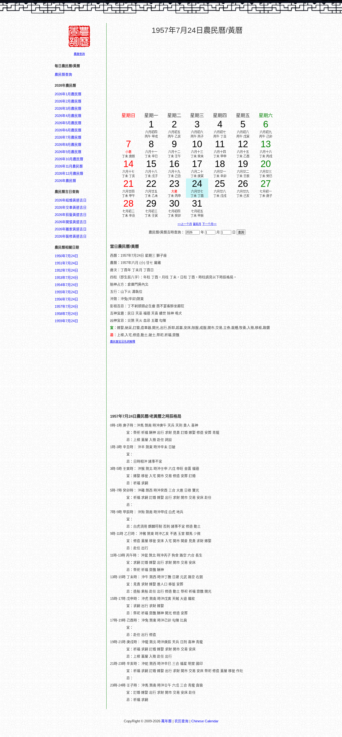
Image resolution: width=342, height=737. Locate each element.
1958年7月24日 (66, 314)
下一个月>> (209, 224)
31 (197, 203)
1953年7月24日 (66, 278)
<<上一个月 (185, 224)
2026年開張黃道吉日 (71, 222)
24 (197, 183)
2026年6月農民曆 (68, 130)
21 (128, 183)
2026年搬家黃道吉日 (71, 229)
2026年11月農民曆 (69, 166)
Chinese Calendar (204, 721)
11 (220, 144)
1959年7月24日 (66, 321)
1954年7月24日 (66, 285)
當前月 (197, 224)
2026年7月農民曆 (68, 137)
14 (128, 164)
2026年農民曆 (65, 181)
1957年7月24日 (66, 306)
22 (151, 183)
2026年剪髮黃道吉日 (71, 215)
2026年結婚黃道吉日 (71, 200)
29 (151, 203)
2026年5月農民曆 (68, 123)
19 (243, 164)
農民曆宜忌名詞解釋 (122, 341)
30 (174, 203)
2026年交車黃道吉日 (71, 207)
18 (220, 164)
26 (243, 183)
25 (220, 183)
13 (266, 144)
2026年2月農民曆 (68, 101)
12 (243, 144)
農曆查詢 (79, 54)
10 (197, 144)
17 (197, 164)
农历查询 (181, 721)
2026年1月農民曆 (68, 94)
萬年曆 (166, 721)
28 (128, 203)
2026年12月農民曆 (69, 173)
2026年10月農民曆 (69, 159)
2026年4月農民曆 (68, 116)
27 (266, 183)
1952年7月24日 (66, 270)
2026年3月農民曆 (68, 108)
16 (174, 164)
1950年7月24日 (66, 256)
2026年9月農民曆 (68, 152)
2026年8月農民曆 (68, 145)
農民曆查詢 (63, 74)
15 (151, 164)
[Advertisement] (73, 547)
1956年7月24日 (66, 299)
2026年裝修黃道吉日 (71, 236)
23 (174, 183)
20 (266, 164)
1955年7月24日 (66, 292)
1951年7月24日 (66, 263)
